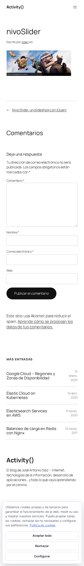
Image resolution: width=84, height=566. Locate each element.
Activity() (15, 6)
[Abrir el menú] (75, 7)
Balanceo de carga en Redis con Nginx (31, 430)
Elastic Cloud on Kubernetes (20, 395)
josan (25, 42)
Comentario (15, 180)
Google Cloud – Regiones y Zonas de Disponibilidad (30, 375)
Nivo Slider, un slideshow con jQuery (39, 110)
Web (9, 270)
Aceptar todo (42, 535)
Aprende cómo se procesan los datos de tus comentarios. (39, 324)
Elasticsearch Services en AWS (26, 413)
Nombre (12, 232)
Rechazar (42, 546)
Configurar (42, 556)
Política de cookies (42, 525)
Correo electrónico (20, 251)
